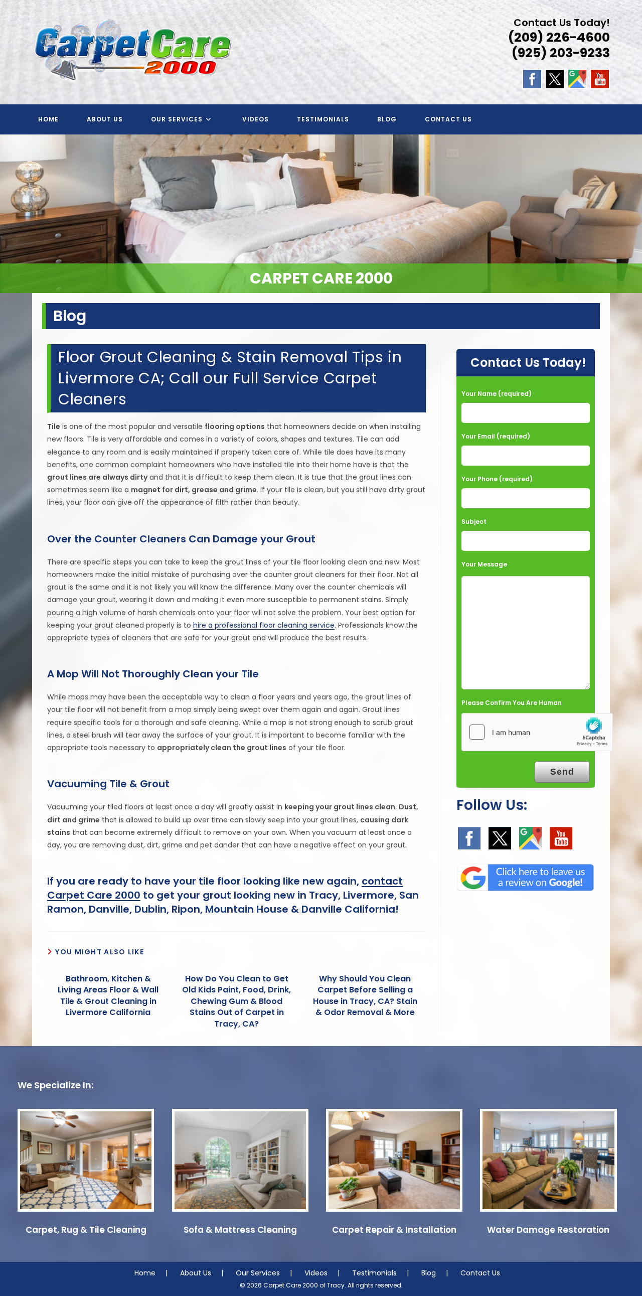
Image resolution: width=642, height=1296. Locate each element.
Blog (428, 1273)
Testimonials (374, 1273)
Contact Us (480, 1273)
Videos (316, 1273)
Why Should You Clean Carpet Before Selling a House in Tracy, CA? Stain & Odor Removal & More (365, 995)
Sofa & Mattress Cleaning (240, 1230)
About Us (195, 1273)
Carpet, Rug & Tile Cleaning (86, 1230)
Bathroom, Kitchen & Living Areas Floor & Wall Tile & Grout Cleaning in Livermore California (108, 995)
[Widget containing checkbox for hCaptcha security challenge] (537, 732)
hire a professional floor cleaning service (264, 625)
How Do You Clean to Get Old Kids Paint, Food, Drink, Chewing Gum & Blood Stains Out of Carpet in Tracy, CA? (236, 1001)
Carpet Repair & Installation (394, 1230)
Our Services (258, 1273)
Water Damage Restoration (548, 1230)
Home (144, 1273)
